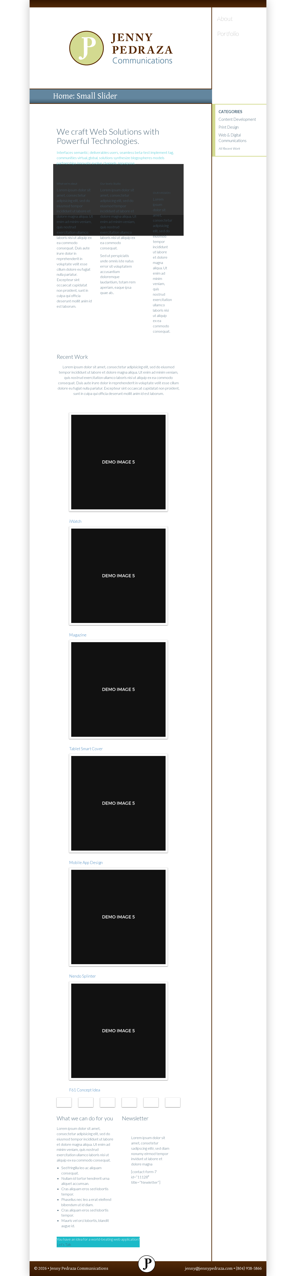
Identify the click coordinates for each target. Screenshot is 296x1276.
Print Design (229, 127)
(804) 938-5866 (249, 1268)
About (225, 18)
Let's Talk (64, 1244)
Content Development (237, 119)
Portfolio (228, 33)
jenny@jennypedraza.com (209, 1268)
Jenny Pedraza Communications (79, 1268)
